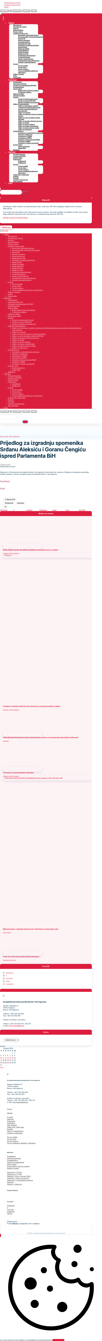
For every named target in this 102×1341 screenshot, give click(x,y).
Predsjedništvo (12, 1160)
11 (3, 1058)
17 (1, 1060)
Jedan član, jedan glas (15, 1127)
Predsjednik (11, 1156)
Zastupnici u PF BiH (14, 1174)
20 (8, 1060)
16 (15, 1058)
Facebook (9, 973)
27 (8, 1063)
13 (8, 1058)
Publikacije (11, 1123)
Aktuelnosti (9, 503)
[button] (4, 10)
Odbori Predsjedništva (15, 1131)
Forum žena (11, 1139)
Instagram (9, 984)
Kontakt (10, 1129)
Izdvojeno (20, 503)
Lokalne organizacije (14, 1133)
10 (1, 1058)
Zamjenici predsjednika (15, 1162)
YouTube (9, 978)
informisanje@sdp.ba (16, 1026)
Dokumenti (11, 1121)
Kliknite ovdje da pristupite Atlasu (15, 218)
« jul (1, 1067)
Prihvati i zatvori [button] (58, 1340)
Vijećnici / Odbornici (14, 1184)
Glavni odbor (12, 1164)
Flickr (8, 981)
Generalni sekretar (14, 1158)
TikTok (9, 1214)
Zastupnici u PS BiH (14, 1172)
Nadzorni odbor (13, 1168)
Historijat (10, 1119)
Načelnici (10, 1182)
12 (5, 1058)
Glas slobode (12, 1125)
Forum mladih (7, 932)
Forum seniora (12, 1141)
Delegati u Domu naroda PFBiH (19, 1176)
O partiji (10, 1117)
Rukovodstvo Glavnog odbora (18, 1166)
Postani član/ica (12, 1190)
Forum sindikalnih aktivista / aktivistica (21, 1143)
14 (10, 1058)
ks (5, 506)
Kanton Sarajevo (14, 710)
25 (3, 1063)
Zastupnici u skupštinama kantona (20, 1180)
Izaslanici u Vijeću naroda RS (18, 1178)
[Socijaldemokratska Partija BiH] (4, 14)
